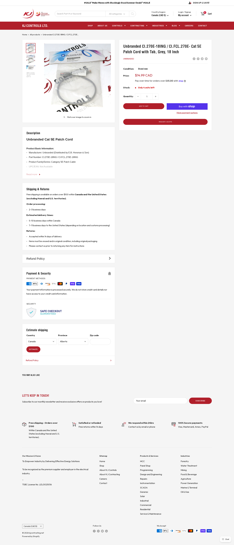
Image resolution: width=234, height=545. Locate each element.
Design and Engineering (151, 474)
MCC (142, 461)
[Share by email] (206, 59)
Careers (189, 25)
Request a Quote (165, 122)
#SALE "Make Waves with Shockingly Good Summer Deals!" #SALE (117, 2)
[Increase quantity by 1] (155, 96)
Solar (142, 496)
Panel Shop (145, 465)
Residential (145, 509)
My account (183, 15)
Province (62, 335)
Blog (174, 25)
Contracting (137, 25)
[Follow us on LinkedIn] (106, 531)
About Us (102, 25)
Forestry (185, 461)
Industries (158, 25)
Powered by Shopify (31, 536)
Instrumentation (147, 483)
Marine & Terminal (189, 487)
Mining (184, 470)
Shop (90, 25)
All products (35, 34)
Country (30, 335)
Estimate (33, 349)
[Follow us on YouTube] (102, 531)
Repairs (143, 478)
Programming (146, 470)
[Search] (132, 14)
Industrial (144, 500)
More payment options (187, 112)
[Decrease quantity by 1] (138, 96)
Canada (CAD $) (30, 526)
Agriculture (186, 478)
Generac (144, 492)
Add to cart (143, 106)
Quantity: (128, 96)
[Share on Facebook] (194, 59)
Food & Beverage (189, 474)
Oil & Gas (185, 492)
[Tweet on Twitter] (202, 59)
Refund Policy (32, 360)
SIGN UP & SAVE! (201, 2)
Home (24, 34)
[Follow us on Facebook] (94, 531)
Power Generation (189, 483)
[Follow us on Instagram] (98, 531)
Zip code (94, 335)
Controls (117, 25)
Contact (202, 25)
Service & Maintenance (150, 513)
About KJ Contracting (109, 474)
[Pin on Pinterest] (198, 59)
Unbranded (128, 59)
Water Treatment (189, 465)
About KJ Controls (108, 470)
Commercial (145, 505)
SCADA (144, 487)
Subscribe (200, 401)
